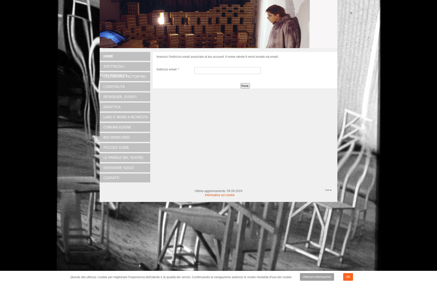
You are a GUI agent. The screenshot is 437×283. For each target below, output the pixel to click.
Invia (244, 86)
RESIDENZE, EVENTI (120, 97)
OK (348, 277)
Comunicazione (117, 127)
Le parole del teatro (123, 158)
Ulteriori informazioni (317, 277)
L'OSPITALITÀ (114, 87)
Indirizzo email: (168, 69)
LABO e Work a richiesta (125, 117)
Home (108, 56)
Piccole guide (116, 147)
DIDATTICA (112, 107)
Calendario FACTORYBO (124, 77)
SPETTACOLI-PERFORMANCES (113, 68)
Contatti (111, 178)
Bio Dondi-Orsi (116, 137)
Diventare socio (118, 168)
